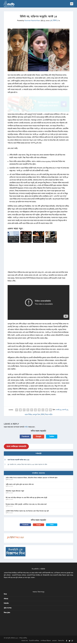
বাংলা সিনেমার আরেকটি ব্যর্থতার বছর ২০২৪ (18, 460)
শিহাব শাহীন (48, 414)
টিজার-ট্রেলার (7, 612)
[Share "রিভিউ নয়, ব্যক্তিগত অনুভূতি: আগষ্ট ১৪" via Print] (50, 410)
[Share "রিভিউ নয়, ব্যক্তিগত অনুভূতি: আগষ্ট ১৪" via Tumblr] (28, 410)
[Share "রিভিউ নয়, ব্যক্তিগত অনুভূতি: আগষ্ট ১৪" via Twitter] (20, 410)
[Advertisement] (38, 258)
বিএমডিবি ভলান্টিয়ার (34, 641)
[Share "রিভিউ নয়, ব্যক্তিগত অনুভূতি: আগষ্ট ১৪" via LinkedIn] (35, 410)
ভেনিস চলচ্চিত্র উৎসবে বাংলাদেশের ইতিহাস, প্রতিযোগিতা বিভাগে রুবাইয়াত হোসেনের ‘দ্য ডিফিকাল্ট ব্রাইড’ (32, 478)
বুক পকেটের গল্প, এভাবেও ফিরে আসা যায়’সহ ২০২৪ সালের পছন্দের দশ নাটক (27, 464)
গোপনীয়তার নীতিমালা (45, 641)
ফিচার (5, 594)
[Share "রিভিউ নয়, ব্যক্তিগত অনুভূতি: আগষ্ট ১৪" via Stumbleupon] (43, 410)
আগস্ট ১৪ (65, 410)
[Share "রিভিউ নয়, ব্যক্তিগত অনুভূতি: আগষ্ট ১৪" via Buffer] (39, 410)
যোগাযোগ (54, 641)
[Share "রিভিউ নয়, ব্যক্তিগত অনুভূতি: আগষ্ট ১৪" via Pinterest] (32, 410)
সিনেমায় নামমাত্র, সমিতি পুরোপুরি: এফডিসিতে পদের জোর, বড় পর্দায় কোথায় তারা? (26, 504)
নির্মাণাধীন (6, 603)
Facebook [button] (25, 436)
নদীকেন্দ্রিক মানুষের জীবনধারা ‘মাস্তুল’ (15, 491)
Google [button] (38, 436)
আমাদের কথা (24, 641)
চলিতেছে (6, 599)
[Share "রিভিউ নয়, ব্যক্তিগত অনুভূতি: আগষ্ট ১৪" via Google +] (24, 410)
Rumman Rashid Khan (32, 20)
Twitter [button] (51, 436)
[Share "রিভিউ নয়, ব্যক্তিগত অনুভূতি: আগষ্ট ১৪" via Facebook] (16, 410)
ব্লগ (51, 20)
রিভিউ (55, 20)
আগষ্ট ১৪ (59, 410)
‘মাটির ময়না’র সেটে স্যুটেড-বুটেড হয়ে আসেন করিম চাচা (20, 484)
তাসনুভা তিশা (36, 414)
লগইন (26, 427)
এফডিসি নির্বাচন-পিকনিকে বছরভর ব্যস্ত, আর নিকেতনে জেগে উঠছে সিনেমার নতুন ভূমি (27, 511)
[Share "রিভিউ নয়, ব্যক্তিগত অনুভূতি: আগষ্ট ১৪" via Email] (47, 410)
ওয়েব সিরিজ (28, 414)
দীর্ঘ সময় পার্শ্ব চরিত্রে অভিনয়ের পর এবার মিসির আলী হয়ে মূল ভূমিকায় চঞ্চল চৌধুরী (26, 498)
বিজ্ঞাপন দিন (61, 641)
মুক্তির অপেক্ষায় (7, 608)
